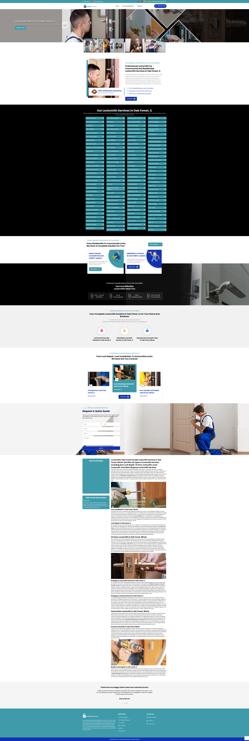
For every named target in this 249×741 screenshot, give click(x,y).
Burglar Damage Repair (91, 180)
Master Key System (132, 202)
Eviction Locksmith (111, 176)
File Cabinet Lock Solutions (113, 196)
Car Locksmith (89, 195)
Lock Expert (130, 162)
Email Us (151, 720)
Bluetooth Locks (90, 162)
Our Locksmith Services (128, 6)
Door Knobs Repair (111, 132)
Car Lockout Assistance (91, 191)
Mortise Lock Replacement (134, 217)
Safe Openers (152, 178)
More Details (91, 396)
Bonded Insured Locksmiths (92, 165)
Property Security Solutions (155, 141)
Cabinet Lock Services (91, 187)
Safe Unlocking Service (154, 182)
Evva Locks (109, 184)
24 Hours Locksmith (91, 118)
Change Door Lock (90, 198)
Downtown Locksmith (112, 158)
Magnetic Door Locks (133, 191)
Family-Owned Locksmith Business (113, 188)
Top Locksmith (152, 207)
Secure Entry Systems (154, 189)
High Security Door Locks (113, 229)
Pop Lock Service (153, 134)
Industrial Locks (131, 136)
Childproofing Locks (91, 202)
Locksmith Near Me (132, 184)
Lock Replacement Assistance (135, 173)
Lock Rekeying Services (133, 169)
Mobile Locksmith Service (134, 209)
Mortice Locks (131, 213)
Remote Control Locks (154, 152)
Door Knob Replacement (112, 129)
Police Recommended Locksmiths (154, 130)
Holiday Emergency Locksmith (135, 118)
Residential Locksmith (154, 163)
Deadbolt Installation (91, 220)
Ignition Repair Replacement (134, 132)
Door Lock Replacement (112, 151)
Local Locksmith (131, 154)
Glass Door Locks (111, 226)
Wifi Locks (151, 222)
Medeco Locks (131, 206)
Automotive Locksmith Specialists (94, 147)
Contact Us (139, 6)
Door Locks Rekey (111, 154)
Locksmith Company (132, 176)
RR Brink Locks (152, 171)
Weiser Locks (152, 218)
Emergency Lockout (111, 169)
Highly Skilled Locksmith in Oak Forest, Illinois (96, 255)
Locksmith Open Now (133, 187)
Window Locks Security (154, 226)
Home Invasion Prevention (134, 121)
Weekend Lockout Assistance (155, 215)
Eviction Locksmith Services (113, 180)
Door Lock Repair (111, 147)
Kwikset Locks (131, 151)
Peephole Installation (153, 125)
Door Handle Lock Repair (113, 118)
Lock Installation (131, 165)
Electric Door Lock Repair (113, 162)
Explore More (94, 269)
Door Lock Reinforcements (113, 143)
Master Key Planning (132, 198)
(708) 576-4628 (161, 6)
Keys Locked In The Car (133, 147)
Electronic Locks (111, 165)
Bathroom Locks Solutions (92, 154)
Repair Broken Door (153, 156)
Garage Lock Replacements (113, 218)
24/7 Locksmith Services (92, 121)
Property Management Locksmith (156, 138)
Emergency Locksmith (112, 173)
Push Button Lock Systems (155, 145)
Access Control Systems (92, 132)
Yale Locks (151, 229)
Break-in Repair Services (92, 169)
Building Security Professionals (93, 176)
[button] (122, 703)
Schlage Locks (152, 185)
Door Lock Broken (111, 140)
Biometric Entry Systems (91, 158)
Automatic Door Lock (91, 143)
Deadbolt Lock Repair (91, 224)
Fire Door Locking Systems (113, 207)
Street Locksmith (152, 204)
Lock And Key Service (133, 158)
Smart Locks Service (153, 196)
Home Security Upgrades (133, 129)
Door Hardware (110, 125)
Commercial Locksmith (91, 213)
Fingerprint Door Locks (112, 204)
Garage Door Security (112, 215)
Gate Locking (110, 222)
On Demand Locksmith (154, 118)
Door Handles (110, 121)
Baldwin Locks (89, 151)
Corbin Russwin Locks (91, 217)
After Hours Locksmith (91, 136)
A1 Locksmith (89, 125)
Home (117, 6)
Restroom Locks (152, 167)
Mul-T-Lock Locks (132, 220)
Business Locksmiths (91, 184)
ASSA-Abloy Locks (90, 140)
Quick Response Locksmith (155, 149)
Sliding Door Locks (153, 193)
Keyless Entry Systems (133, 143)
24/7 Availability (154, 244)
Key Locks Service (132, 140)
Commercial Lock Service (92, 209)
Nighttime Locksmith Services (135, 224)
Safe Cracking (152, 174)
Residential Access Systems (155, 160)
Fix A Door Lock (110, 211)
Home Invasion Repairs (133, 125)
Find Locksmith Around (112, 200)
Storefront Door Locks (154, 200)
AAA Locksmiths (90, 129)
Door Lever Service (111, 136)
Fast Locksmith (110, 193)
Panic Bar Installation (154, 121)
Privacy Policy (121, 731)
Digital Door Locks (90, 228)
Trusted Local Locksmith (154, 211)
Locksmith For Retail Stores (134, 180)
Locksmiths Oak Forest (124, 739)
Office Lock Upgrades (133, 228)
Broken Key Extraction (91, 173)
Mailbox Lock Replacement (134, 195)
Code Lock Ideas (90, 206)
